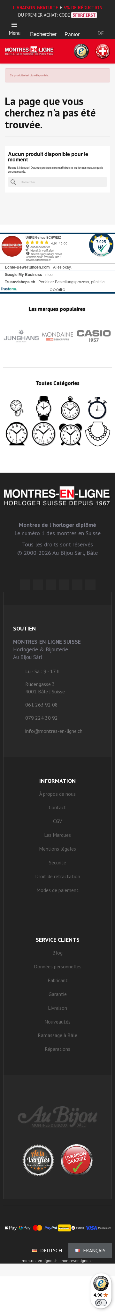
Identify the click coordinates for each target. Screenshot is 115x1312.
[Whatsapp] (77, 584)
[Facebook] (38, 584)
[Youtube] (90, 584)
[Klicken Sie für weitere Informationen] (57, 263)
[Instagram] (51, 584)
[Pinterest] (64, 584)
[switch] (101, 1302)
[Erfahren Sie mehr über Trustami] (9, 288)
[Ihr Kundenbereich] (101, 25)
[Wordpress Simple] (25, 584)
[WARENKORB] (72, 26)
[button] (43, 26)
